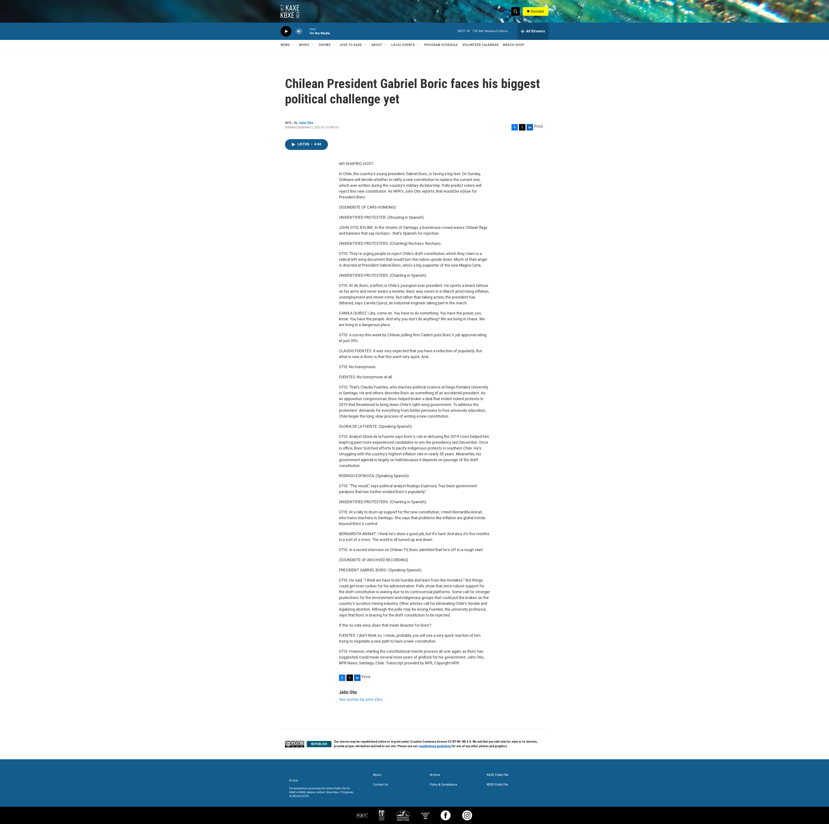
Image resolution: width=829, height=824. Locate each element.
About (376, 45)
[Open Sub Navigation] (293, 45)
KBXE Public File (497, 784)
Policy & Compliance (443, 784)
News (285, 45)
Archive (435, 775)
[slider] (306, 31)
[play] (286, 31)
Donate (537, 11)
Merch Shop (513, 45)
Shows (325, 45)
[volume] (299, 31)
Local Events (403, 45)
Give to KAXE (351, 45)
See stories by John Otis (360, 699)
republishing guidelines (435, 746)
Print (538, 126)
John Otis (306, 123)
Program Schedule (441, 45)
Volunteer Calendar (480, 45)
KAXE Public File (497, 775)
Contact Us (380, 784)
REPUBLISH (319, 744)
